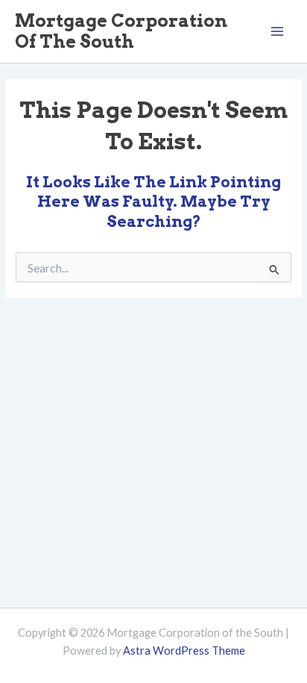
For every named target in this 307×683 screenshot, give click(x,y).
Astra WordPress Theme (184, 650)
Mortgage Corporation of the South (121, 31)
